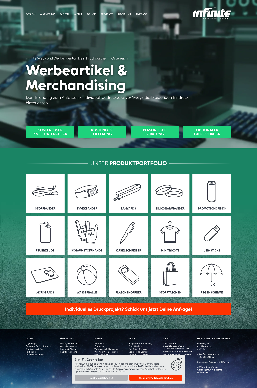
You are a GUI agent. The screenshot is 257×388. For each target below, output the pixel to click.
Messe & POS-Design (138, 355)
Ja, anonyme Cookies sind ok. (156, 377)
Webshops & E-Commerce (106, 349)
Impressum (202, 362)
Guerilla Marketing (68, 352)
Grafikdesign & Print (35, 349)
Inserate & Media (68, 349)
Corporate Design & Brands (38, 346)
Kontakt (226, 362)
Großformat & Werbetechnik (176, 349)
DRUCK (91, 14)
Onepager (99, 346)
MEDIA (78, 14)
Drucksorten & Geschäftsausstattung (173, 344)
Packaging (31, 352)
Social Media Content (138, 352)
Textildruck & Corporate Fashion (177, 351)
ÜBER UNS (124, 14)
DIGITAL (65, 14)
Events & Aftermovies (138, 349)
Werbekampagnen (68, 346)
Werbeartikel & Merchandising (177, 354)
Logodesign (31, 343)
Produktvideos (135, 346)
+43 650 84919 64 (205, 357)
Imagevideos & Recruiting (140, 343)
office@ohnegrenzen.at (208, 354)
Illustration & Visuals (35, 355)
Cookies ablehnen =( (101, 377)
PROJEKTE (107, 14)
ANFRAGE (142, 14)
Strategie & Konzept (69, 343)
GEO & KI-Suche (102, 355)
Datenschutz (215, 362)
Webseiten (99, 343)
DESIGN (31, 14)
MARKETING (47, 14)
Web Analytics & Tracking (105, 352)
